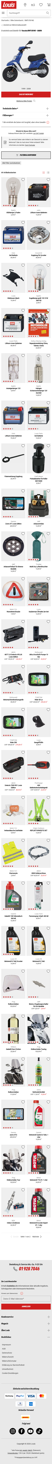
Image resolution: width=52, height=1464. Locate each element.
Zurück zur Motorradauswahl (14, 25)
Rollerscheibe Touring (38, 1049)
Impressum (6, 1345)
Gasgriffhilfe (38, 742)
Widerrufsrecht (8, 1357)
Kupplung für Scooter (38, 255)
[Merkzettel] (41, 5)
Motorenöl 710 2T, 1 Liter (38, 1180)
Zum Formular (30, 145)
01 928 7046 (29, 1269)
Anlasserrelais (39, 524)
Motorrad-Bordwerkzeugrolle (13, 700)
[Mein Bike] (33, 5)
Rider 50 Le (39, 700)
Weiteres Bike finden (24, 101)
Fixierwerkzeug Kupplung (13, 476)
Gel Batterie (13, 255)
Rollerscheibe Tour (13, 1180)
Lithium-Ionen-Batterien (38, 212)
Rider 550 (13, 742)
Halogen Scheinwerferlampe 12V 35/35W (38, 390)
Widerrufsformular (9, 1361)
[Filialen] (25, 5)
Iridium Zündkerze (13, 1223)
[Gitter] (44, 172)
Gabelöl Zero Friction (13, 1049)
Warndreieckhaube (13, 612)
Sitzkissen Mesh (13, 298)
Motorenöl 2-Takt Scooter (13, 961)
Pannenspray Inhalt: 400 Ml (38, 916)
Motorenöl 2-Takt (39, 961)
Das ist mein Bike (26, 94)
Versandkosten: (13, 1453)
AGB (4, 1349)
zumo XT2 (13, 1135)
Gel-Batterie (38, 436)
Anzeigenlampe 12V (13, 388)
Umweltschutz (7, 1369)
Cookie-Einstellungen (10, 1373)
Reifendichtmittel (39, 1092)
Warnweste (13, 873)
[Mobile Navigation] (3, 13)
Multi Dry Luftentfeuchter (39, 567)
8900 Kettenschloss (39, 873)
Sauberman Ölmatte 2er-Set (39, 612)
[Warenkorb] (49, 5)
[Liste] (48, 172)
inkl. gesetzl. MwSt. (25, 1450)
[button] (47, 13)
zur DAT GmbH (38, 133)
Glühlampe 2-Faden (13, 212)
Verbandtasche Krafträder (13, 830)
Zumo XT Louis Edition (13, 524)
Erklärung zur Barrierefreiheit (13, 1365)
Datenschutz (7, 1353)
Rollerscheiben (13, 1004)
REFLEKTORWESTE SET (38, 830)
